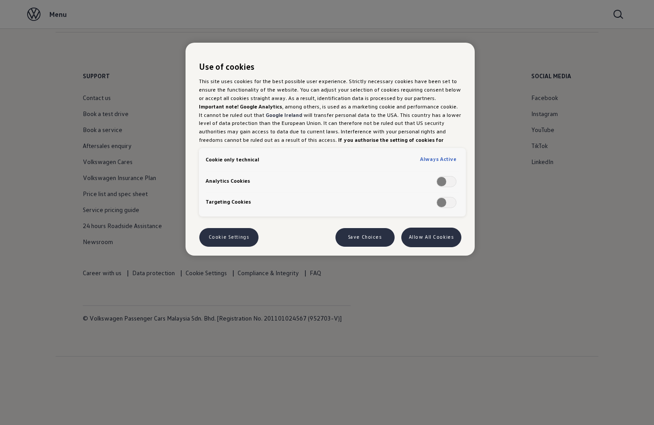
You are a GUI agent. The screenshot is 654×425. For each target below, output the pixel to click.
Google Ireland (284, 114)
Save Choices (365, 237)
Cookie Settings (229, 237)
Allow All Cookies (431, 237)
